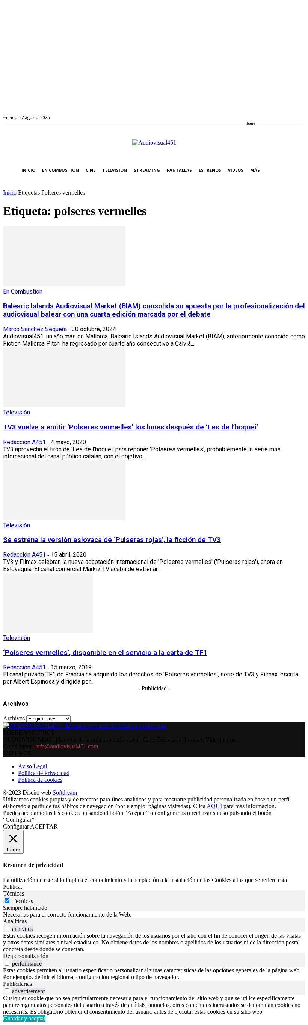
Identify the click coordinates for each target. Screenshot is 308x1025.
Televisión (16, 412)
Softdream (65, 792)
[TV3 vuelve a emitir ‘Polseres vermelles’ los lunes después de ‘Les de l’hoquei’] (64, 405)
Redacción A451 (24, 442)
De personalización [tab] (25, 956)
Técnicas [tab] (13, 893)
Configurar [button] (16, 826)
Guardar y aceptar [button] (24, 1018)
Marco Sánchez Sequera (35, 329)
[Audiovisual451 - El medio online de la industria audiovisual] (154, 146)
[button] (297, 170)
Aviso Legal (32, 766)
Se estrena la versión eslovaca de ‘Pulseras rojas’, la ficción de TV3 (112, 540)
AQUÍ (214, 806)
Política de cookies (40, 780)
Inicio (10, 192)
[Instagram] (257, 113)
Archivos (14, 718)
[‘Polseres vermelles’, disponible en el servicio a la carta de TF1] (48, 630)
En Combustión (22, 291)
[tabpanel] (154, 914)
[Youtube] (283, 113)
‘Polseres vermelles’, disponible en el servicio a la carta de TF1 (105, 653)
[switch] (7, 928)
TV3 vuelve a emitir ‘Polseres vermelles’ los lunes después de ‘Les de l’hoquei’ (130, 427)
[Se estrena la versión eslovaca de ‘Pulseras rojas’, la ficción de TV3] (64, 518)
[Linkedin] (266, 113)
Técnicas (22, 901)
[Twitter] (274, 113)
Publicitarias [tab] (17, 984)
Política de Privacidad (43, 773)
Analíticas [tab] (15, 921)
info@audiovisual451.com (66, 746)
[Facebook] (249, 113)
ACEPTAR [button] (44, 826)
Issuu (250, 123)
